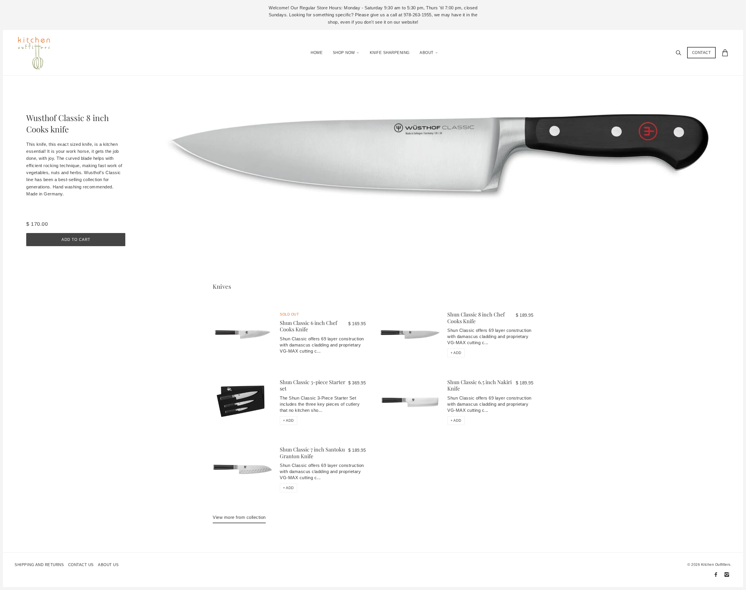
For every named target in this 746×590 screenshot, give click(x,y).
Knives (222, 286)
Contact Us (81, 565)
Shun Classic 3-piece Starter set (312, 385)
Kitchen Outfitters (716, 565)
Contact (701, 52)
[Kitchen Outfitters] (36, 51)
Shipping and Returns (39, 565)
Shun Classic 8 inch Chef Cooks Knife (476, 318)
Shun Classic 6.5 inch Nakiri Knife (479, 385)
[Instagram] (727, 574)
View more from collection (239, 517)
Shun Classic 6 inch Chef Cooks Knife (308, 326)
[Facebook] (716, 574)
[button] (456, 353)
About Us (108, 565)
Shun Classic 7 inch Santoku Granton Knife (312, 453)
